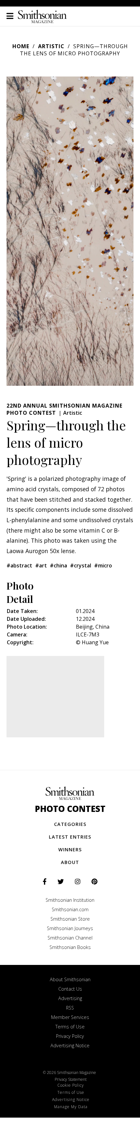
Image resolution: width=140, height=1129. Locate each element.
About (70, 862)
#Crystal (80, 565)
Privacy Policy (70, 1036)
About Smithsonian (70, 979)
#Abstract (19, 565)
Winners (70, 849)
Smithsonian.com (70, 909)
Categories (70, 824)
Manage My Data (71, 1106)
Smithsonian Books (70, 947)
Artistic (51, 46)
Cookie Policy (70, 1085)
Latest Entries (70, 837)
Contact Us (70, 989)
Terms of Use (70, 1027)
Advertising (70, 998)
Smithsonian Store (70, 919)
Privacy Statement (71, 1079)
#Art (41, 565)
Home (20, 46)
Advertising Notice (70, 1045)
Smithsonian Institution (70, 900)
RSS (70, 1008)
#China (58, 565)
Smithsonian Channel (70, 938)
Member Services (70, 1017)
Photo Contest (70, 809)
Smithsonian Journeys (70, 928)
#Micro (103, 565)
